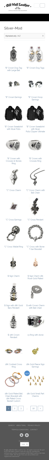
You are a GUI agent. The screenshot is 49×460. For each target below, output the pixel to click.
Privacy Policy (34, 425)
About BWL (21, 425)
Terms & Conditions (20, 430)
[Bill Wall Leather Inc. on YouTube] (21, 435)
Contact (34, 430)
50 (34, 408)
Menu (36, 5)
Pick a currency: (24, 441)
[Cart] (42, 5)
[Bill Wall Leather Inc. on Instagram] (27, 435)
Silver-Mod (13, 28)
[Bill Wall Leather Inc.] (17, 7)
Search (11, 425)
